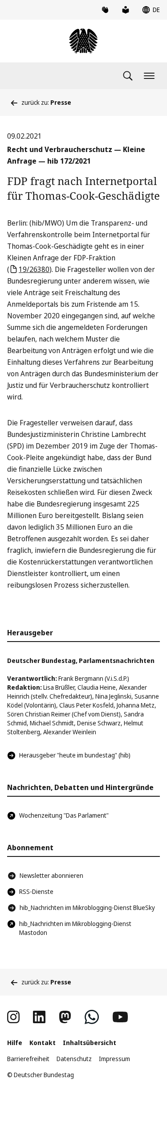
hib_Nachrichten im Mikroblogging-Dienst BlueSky (87, 907)
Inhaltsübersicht (89, 1042)
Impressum (114, 1058)
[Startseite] (83, 41)
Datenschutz (74, 1058)
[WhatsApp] (92, 1017)
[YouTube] (120, 1017)
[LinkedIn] (39, 1017)
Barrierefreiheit (28, 1058)
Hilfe (14, 1042)
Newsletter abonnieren (51, 875)
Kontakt (42, 1042)
